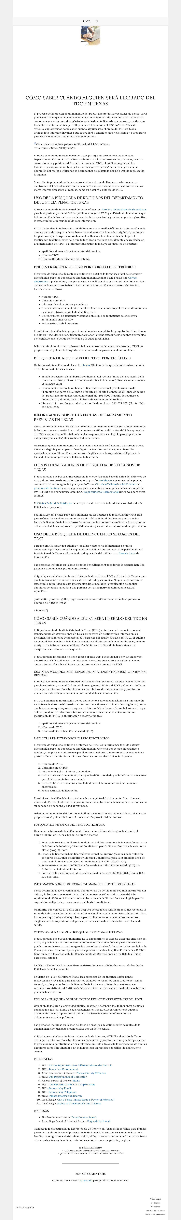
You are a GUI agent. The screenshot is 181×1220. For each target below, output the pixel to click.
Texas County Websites (91, 1073)
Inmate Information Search (65, 1095)
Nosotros (155, 1206)
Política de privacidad (155, 1214)
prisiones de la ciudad (47, 488)
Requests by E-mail (99, 1121)
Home (76, 1080)
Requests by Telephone (63, 1092)
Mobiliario (105, 480)
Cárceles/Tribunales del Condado (116, 484)
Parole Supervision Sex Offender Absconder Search (80, 1065)
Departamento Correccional (101, 491)
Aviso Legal (155, 1199)
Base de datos (127, 553)
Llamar (86, 365)
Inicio (86, 21)
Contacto (155, 1203)
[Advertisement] (90, 66)
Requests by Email (60, 1088)
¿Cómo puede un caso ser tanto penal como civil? (92, 1151)
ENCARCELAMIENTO (92, 1148)
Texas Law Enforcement (63, 1069)
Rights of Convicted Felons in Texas (79, 1103)
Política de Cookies (155, 1210)
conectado (85, 1180)
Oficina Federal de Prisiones (54, 503)
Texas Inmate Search (84, 1117)
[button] (97, 21)
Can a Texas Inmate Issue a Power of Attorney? (86, 1099)
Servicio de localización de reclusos (124, 209)
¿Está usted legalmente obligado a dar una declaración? (92, 1153)
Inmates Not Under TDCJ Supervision (72, 1084)
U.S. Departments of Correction (68, 1076)
